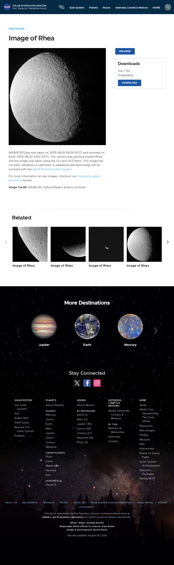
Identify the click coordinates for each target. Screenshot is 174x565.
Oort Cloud (21, 422)
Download (129, 83)
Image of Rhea (24, 265)
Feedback (49, 503)
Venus (50, 419)
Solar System (23, 400)
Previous (5, 242)
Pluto (49, 456)
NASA (8, 7)
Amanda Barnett (95, 523)
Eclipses (19, 436)
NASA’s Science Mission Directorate (110, 517)
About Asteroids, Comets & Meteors (119, 415)
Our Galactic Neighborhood (30, 9)
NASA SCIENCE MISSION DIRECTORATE (112, 503)
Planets (51, 400)
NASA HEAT (147, 478)
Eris (48, 475)
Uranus (50, 442)
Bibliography (30, 503)
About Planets (55, 405)
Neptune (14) (85, 438)
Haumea (51, 470)
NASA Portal (145, 503)
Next (168, 242)
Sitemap (162, 503)
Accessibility (87, 507)
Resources (146, 426)
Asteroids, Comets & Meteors (115, 403)
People (144, 435)
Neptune (51, 447)
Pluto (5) (82, 442)
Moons (81, 400)
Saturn (50, 438)
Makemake (52, 466)
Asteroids (114, 437)
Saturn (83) (84, 428)
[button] (156, 8)
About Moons (85, 405)
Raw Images (16, 29)
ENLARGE (125, 51)
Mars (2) (82, 419)
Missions (145, 439)
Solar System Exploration (30, 4)
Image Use (80, 503)
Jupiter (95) (84, 424)
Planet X (51, 485)
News (143, 405)
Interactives (147, 448)
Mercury (130, 345)
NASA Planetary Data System (52, 169)
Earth (87, 345)
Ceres (49, 461)
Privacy (64, 503)
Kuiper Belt (21, 418)
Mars (49, 428)
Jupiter (44, 345)
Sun (16, 413)
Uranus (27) (84, 433)
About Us (11, 503)
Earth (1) (82, 415)
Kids (142, 444)
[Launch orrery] (61, 8)
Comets (113, 441)
